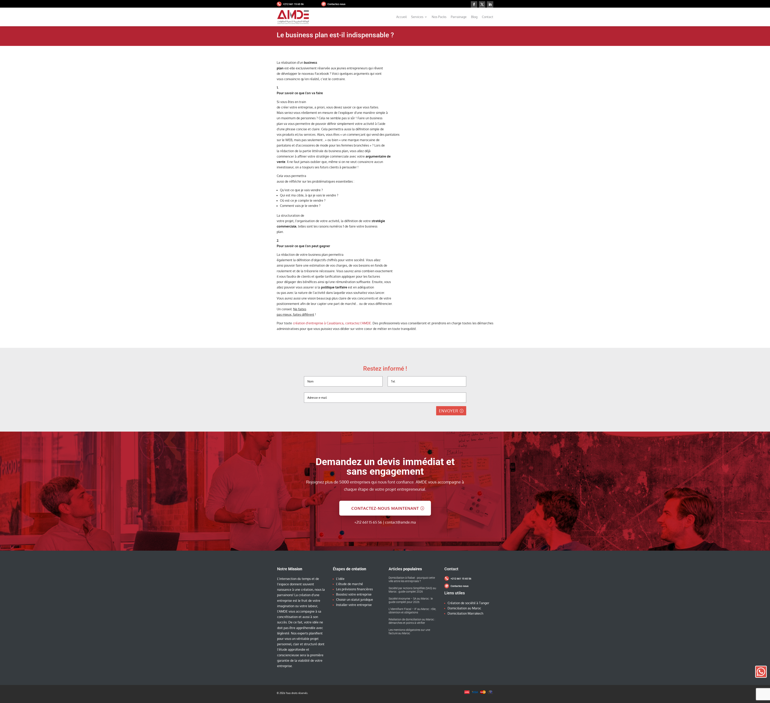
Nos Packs (439, 17)
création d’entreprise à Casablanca (318, 323)
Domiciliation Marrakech (465, 613)
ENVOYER (448, 410)
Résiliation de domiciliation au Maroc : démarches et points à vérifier (412, 621)
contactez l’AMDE (358, 323)
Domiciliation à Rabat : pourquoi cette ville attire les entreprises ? (412, 579)
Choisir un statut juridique (354, 600)
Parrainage (459, 17)
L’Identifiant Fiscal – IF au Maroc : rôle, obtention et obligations (412, 610)
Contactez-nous (336, 4)
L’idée (340, 579)
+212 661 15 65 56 (293, 4)
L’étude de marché (349, 584)
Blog (474, 17)
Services (417, 17)
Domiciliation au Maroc (464, 608)
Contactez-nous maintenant (385, 508)
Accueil (401, 17)
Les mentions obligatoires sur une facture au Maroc (409, 631)
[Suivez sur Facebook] (474, 4)
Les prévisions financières (354, 589)
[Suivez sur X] (482, 4)
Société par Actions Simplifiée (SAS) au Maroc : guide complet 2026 (412, 590)
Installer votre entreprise (354, 605)
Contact (487, 17)
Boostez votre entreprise (354, 594)
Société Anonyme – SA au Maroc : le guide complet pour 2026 (411, 600)
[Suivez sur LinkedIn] (490, 4)
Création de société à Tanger (468, 603)
